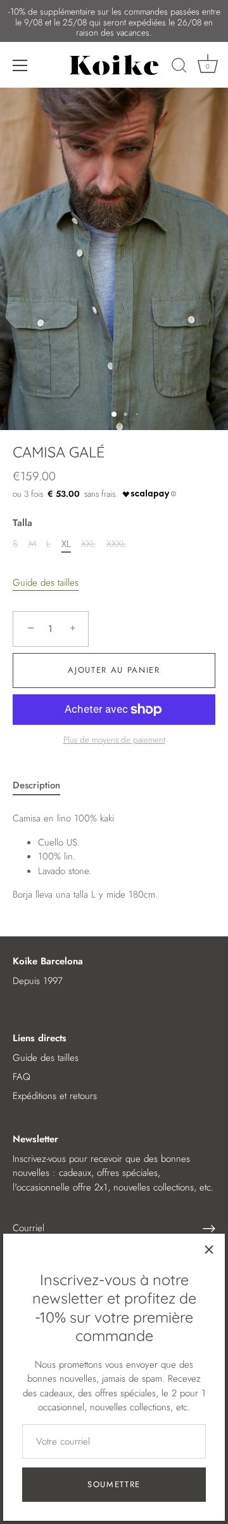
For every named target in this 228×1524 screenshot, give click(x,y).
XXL (88, 544)
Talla (22, 523)
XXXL (116, 544)
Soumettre (114, 1484)
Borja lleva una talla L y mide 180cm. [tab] (85, 856)
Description (36, 785)
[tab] (43, 785)
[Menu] (20, 65)
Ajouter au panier (114, 670)
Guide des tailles (46, 583)
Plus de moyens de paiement (114, 740)
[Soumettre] (209, 1228)
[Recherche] (179, 67)
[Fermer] (209, 1250)
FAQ (21, 1077)
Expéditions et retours (55, 1096)
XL (66, 544)
